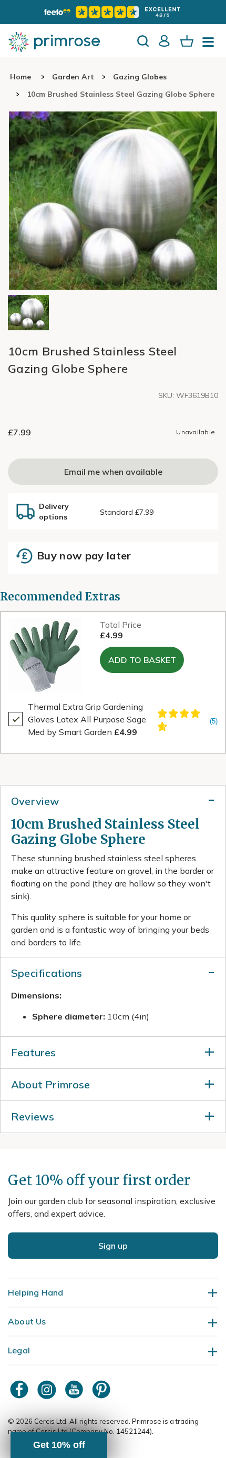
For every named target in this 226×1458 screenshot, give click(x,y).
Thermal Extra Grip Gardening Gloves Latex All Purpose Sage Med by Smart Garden (87, 719)
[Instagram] (47, 1389)
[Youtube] (75, 1389)
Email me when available (113, 471)
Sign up (113, 1245)
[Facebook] (20, 1389)
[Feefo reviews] (113, 12)
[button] (59, 1445)
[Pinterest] (102, 1389)
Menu (210, 45)
